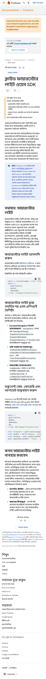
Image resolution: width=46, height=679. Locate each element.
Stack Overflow (7, 613)
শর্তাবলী (4, 668)
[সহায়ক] (20, 67)
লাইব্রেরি (5, 570)
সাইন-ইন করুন (37, 3)
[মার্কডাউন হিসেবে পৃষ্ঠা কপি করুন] (15, 91)
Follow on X (6, 591)
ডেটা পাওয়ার (33, 405)
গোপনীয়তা (12, 668)
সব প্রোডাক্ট (5, 658)
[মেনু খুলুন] (3, 3)
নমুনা (3, 566)
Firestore (28, 10)
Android (5, 643)
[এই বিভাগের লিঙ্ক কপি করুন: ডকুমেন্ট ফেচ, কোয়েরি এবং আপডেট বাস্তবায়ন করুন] (7, 394)
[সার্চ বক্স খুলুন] (24, 2)
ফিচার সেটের (24, 169)
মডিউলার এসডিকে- (27, 263)
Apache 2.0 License (15, 537)
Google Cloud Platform (10, 654)
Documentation (10, 10)
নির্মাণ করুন (11, 63)
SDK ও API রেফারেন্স (9, 562)
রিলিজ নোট (5, 621)
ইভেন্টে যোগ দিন (7, 599)
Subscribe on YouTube (10, 595)
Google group (7, 617)
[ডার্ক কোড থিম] (36, 279)
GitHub (4, 574)
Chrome (5, 647)
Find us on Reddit (8, 588)
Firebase (8, 60)
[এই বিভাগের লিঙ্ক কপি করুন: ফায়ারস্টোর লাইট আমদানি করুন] (14, 258)
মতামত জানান (12, 73)
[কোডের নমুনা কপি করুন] (39, 279)
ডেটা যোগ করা (18, 405)
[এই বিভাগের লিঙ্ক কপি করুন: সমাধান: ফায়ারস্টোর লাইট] (15, 213)
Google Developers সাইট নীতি (17, 539)
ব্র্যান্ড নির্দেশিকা (6, 624)
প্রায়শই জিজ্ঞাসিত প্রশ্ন (9, 628)
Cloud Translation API (22, 43)
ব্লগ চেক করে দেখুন (8, 584)
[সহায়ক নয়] (23, 67)
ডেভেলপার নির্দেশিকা (8, 559)
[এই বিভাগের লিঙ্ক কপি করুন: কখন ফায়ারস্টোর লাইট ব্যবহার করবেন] (30, 455)
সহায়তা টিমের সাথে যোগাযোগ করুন (13, 609)
